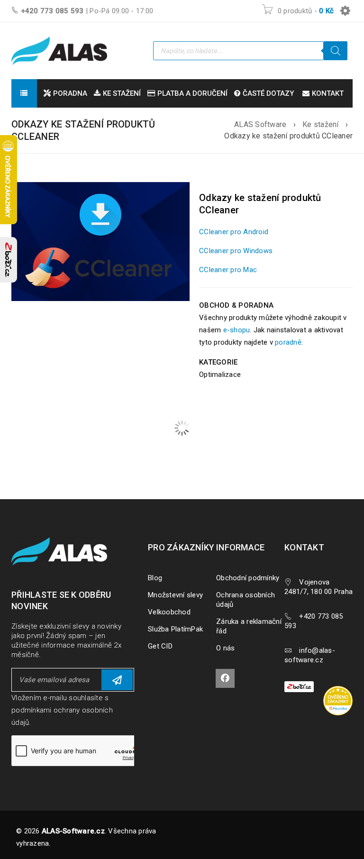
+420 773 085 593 (52, 11)
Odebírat (117, 679)
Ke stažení (320, 124)
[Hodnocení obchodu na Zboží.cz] (8, 260)
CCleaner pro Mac (228, 269)
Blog (155, 578)
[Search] (335, 50)
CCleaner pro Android (233, 232)
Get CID (160, 646)
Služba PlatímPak (175, 629)
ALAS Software (260, 124)
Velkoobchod (169, 612)
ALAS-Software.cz (73, 831)
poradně (288, 342)
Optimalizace (220, 374)
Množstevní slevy (175, 595)
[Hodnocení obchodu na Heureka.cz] (342, 687)
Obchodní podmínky (247, 578)
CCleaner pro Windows (236, 251)
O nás (225, 648)
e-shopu (236, 330)
